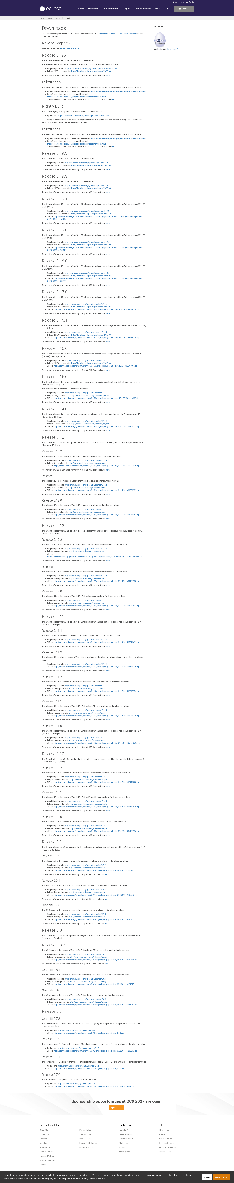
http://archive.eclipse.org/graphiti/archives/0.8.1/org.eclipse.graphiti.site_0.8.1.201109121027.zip (95, 984)
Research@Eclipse (167, 1143)
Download (93, 8)
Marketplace (124, 1152)
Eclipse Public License (88, 1143)
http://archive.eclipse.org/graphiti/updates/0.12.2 (86, 548)
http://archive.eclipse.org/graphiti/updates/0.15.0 (86, 393)
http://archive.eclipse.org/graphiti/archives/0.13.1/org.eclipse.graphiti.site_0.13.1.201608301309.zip (96, 490)
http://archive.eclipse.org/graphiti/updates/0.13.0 (86, 509)
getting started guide (69, 48)
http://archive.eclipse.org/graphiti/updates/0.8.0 (85, 999)
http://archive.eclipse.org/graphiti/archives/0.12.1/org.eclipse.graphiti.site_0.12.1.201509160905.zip (96, 581)
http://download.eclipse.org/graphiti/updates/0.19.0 (87, 242)
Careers (43, 1165)
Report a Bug (124, 1130)
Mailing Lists (124, 1143)
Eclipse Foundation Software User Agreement (117, 34)
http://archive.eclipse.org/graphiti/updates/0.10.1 (86, 801)
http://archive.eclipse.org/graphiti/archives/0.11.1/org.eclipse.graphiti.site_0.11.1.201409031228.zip (96, 716)
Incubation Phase (174, 49)
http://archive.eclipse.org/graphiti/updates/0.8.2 (85, 954)
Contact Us (44, 1134)
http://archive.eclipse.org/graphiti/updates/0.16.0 (86, 360)
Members (44, 1143)
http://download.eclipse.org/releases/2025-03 (91, 165)
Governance (45, 1147)
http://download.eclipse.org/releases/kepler (88, 779)
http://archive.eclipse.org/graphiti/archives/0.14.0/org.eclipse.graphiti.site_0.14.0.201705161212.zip (96, 426)
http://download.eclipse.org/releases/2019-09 (91, 335)
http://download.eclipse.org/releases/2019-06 (91, 363)
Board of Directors (47, 1160)
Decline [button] (207, 1177)
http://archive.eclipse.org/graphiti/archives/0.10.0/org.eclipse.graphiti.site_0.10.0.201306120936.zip (96, 831)
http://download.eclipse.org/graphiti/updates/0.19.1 (87, 211)
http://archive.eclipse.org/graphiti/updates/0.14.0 (86, 421)
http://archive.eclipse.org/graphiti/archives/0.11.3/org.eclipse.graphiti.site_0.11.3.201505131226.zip (96, 667)
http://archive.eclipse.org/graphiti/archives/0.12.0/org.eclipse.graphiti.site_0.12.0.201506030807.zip (96, 606)
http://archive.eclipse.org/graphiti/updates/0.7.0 (78, 1084)
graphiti (57, 18)
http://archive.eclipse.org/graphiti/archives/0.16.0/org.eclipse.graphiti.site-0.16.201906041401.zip (95, 366)
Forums (122, 1147)
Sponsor (185, 9)
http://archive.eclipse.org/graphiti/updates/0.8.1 (85, 979)
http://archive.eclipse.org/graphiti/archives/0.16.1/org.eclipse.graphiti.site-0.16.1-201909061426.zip (96, 338)
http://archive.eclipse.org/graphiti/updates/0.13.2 (86, 460)
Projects (49, 18)
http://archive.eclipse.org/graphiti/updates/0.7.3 (78, 1030)
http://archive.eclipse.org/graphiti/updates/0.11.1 (86, 710)
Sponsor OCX (116, 1107)
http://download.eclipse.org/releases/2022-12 (91, 214)
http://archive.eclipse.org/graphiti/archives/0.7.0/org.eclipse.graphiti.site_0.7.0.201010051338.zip (95, 1086)
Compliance (84, 1139)
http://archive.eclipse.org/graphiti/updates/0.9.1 (85, 890)
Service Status (165, 1152)
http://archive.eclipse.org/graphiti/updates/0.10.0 (86, 826)
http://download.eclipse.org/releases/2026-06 (91, 71)
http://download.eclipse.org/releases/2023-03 (91, 188)
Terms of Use (85, 1134)
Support (126, 8)
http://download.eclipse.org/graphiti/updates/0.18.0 (87, 273)
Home (81, 8)
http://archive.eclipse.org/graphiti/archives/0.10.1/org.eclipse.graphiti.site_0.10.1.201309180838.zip (96, 807)
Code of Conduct (47, 1152)
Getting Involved (142, 8)
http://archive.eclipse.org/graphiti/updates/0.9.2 (85, 865)
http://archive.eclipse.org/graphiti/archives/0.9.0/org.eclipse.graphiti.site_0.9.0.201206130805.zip (95, 919)
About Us (44, 1130)
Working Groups (165, 1139)
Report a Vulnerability (168, 1147)
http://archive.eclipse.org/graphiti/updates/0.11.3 (86, 664)
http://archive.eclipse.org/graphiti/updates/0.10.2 (86, 777)
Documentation (110, 8)
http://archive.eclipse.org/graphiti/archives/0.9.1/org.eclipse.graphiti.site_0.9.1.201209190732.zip (95, 895)
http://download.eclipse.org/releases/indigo (88, 957)
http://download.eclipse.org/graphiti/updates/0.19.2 (87, 185)
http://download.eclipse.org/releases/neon (87, 463)
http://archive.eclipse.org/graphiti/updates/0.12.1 (86, 576)
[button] (168, 8)
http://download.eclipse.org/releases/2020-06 (91, 307)
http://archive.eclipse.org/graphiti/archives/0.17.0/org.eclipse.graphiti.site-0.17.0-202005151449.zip (96, 309)
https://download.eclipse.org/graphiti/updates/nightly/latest (83, 116)
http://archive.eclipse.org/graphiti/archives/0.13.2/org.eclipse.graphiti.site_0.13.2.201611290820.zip (96, 466)
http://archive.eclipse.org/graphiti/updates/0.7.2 (78, 1048)
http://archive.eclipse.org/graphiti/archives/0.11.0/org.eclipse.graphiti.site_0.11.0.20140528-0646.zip (97, 743)
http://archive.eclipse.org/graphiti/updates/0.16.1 (86, 332)
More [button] (157, 8)
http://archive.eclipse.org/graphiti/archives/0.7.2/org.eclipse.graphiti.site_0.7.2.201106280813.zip (95, 1051)
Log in (176, 2)
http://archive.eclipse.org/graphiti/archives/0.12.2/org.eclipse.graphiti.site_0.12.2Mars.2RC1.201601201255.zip (94, 557)
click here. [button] (100, 1179)
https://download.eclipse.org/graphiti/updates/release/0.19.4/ (91, 68)
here (108, 75)
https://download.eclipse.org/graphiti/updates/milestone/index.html (76, 97)
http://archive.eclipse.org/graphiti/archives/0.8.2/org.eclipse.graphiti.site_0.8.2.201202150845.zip (95, 960)
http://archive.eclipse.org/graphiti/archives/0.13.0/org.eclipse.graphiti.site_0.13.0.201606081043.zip (96, 515)
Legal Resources (86, 1147)
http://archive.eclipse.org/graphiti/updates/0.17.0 (86, 304)
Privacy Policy (85, 1130)
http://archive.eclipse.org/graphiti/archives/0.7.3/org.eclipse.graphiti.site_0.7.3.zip (89, 1033)
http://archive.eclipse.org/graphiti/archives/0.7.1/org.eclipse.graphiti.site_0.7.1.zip (89, 1069)
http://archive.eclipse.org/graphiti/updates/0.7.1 (78, 1066)
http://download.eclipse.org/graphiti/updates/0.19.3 (87, 163)
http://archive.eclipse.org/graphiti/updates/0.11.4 (86, 639)
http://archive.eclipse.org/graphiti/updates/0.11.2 (86, 686)
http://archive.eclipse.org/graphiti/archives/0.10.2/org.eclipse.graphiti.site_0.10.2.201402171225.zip (96, 782)
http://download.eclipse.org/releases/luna (87, 688)
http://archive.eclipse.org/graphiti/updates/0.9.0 (85, 914)
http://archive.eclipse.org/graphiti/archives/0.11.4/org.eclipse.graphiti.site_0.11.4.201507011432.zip (96, 642)
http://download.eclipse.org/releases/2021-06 (91, 276)
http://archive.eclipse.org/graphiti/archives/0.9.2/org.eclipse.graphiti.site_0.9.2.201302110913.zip (95, 870)
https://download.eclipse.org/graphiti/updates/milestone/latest (118, 91)
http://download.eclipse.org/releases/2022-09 (91, 245)
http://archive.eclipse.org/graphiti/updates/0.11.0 (86, 738)
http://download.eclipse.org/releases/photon (90, 395)
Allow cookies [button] (221, 1177)
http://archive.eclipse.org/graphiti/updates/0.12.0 (86, 600)
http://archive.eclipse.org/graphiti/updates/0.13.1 (86, 485)
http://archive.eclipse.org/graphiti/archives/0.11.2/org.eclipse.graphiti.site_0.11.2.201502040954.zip (96, 691)
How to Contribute (126, 1139)
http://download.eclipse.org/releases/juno (87, 868)
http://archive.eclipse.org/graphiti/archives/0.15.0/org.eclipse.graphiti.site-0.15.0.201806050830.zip (96, 398)
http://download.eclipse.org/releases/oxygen (90, 424)
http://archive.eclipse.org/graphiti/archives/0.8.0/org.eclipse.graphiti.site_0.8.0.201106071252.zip (95, 1005)
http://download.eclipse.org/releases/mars (87, 551)
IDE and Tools (164, 1130)
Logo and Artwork (47, 1156)
